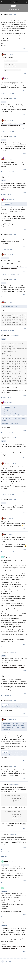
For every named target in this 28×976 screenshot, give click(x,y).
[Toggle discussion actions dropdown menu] (26, 2)
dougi (5, 705)
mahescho (7, 204)
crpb (4, 102)
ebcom (5, 891)
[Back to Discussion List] (1, 2)
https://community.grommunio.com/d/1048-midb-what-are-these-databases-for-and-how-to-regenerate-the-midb (13, 472)
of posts (13, 2)
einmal (14, 216)
